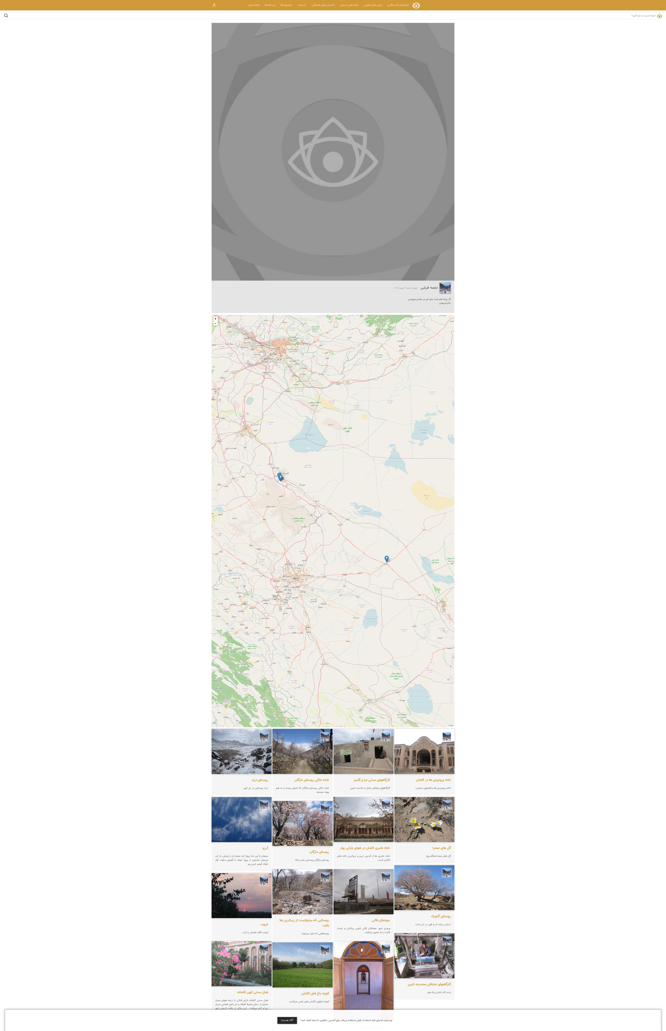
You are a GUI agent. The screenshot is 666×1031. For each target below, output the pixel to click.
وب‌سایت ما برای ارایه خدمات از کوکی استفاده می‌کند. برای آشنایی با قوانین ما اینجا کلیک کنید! (346, 1020)
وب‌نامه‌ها (270, 5)
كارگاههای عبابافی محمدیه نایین (429, 984)
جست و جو (6, 15)
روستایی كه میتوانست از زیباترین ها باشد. (304, 922)
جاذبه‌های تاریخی (349, 5)
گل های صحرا (442, 848)
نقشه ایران (253, 5)
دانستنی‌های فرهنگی (323, 5)
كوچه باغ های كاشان (315, 993)
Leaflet (451, 725)
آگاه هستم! (287, 1020)
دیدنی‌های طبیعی (373, 5)
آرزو (265, 848)
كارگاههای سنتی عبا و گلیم (372, 780)
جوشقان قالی (381, 920)
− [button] (215, 323)
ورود (214, 5)
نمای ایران (416, 5)
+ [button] (215, 318)
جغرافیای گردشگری (398, 5)
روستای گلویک (441, 916)
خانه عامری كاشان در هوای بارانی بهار (365, 848)
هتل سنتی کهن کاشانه (252, 992)
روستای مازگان (319, 852)
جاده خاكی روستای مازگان (311, 780)
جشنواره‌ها (286, 5)
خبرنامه (302, 5)
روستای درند (260, 780)
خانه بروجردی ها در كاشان (433, 780)
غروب (264, 924)
